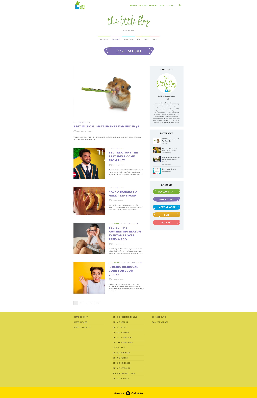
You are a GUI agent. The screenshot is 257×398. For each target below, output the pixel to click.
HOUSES (133, 5)
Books (146, 39)
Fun (138, 39)
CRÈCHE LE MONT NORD (123, 342)
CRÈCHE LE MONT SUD (122, 337)
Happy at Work (129, 39)
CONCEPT (143, 5)
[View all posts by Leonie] (110, 165)
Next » (97, 303)
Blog (162, 5)
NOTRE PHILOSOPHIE (82, 327)
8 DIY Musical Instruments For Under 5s (106, 126)
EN (74, 122)
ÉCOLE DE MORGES (160, 322)
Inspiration (116, 39)
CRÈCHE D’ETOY (119, 327)
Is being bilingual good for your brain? (123, 270)
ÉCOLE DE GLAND (159, 317)
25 (90, 303)
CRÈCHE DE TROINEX (121, 368)
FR (128, 262)
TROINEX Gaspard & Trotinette (124, 373)
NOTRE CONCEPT (80, 317)
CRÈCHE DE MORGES (121, 353)
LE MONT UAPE (119, 348)
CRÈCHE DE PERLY (120, 358)
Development (104, 39)
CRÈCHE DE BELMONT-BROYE (125, 317)
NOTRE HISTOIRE (80, 322)
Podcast (155, 39)
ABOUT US (153, 5)
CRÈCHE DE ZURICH (121, 378)
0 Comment (90, 131)
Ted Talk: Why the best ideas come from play (123, 156)
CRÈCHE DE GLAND (121, 332)
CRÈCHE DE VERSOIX (121, 363)
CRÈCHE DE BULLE (120, 322)
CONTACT (170, 5)
